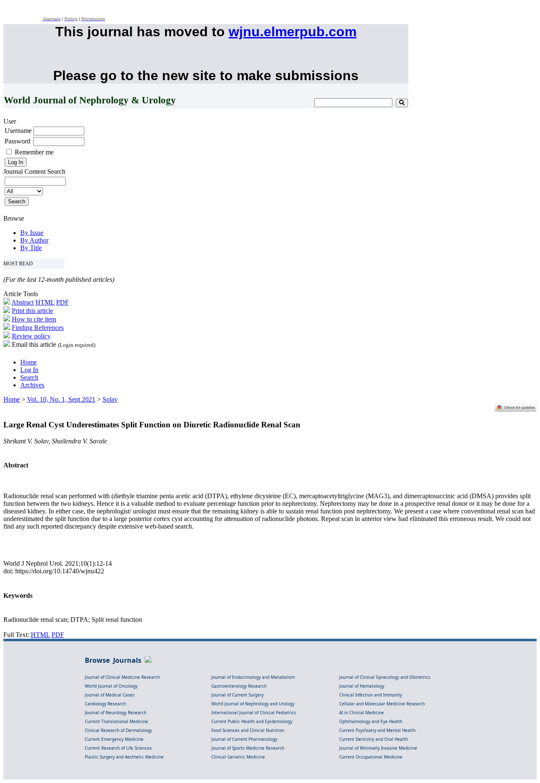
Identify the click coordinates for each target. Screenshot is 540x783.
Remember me (34, 152)
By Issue (31, 232)
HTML (44, 302)
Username (18, 130)
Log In (29, 369)
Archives (32, 385)
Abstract (22, 302)
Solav (110, 399)
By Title (31, 247)
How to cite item (34, 319)
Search (29, 377)
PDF (62, 302)
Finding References (38, 327)
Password (17, 141)
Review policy (31, 336)
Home (28, 362)
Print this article (32, 310)
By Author (34, 240)
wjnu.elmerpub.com (292, 31)
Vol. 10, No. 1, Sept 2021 (61, 399)
